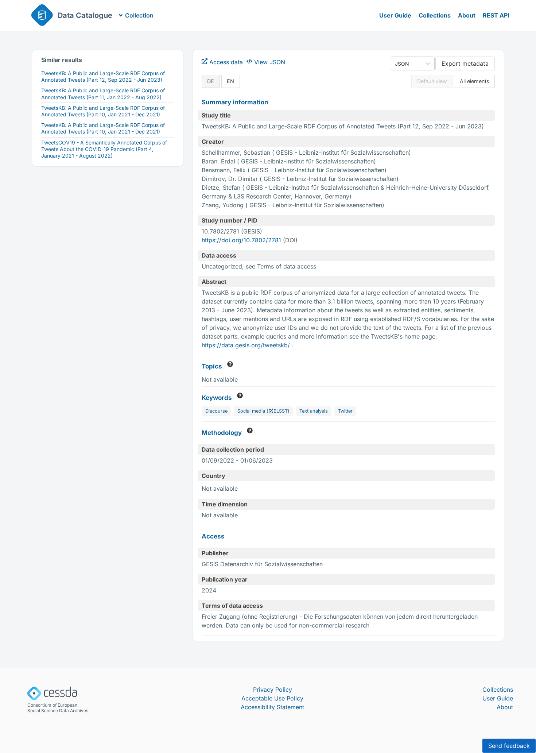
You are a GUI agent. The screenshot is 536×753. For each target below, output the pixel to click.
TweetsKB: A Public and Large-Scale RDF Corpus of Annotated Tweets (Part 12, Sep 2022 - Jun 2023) (103, 76)
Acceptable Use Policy (272, 698)
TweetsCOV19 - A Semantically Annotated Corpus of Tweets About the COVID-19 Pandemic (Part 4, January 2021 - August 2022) (104, 149)
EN (230, 81)
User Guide (395, 15)
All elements (474, 81)
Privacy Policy (272, 689)
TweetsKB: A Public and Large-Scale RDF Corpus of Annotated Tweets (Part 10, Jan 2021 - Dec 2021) (103, 111)
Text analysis (313, 411)
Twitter (345, 411)
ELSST (280, 411)
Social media (251, 411)
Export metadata (465, 63)
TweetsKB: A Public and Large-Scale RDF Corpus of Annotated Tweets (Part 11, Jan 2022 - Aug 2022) (103, 93)
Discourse (216, 411)
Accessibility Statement (272, 707)
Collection (139, 15)
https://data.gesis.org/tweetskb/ (247, 345)
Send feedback (509, 745)
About (466, 15)
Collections (435, 15)
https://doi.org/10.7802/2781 (241, 240)
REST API (496, 15)
